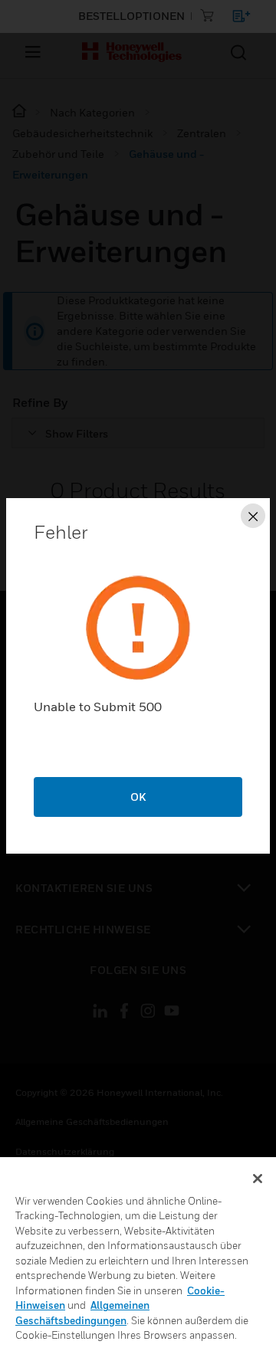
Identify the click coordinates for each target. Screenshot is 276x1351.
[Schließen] (257, 1178)
